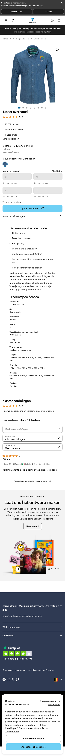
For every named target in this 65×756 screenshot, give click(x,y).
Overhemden (40, 39)
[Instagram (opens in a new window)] (8, 680)
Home (5, 39)
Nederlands (16, 11)
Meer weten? (32, 526)
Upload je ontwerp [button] (30, 208)
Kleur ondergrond (19, 158)
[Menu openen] (6, 20)
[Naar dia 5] (34, 108)
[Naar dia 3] (27, 108)
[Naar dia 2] (23, 108)
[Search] (59, 429)
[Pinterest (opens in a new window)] (17, 679)
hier (49, 32)
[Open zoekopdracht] (12, 20)
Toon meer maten (12, 202)
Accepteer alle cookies (33, 746)
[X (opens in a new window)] (13, 680)
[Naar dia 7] (42, 108)
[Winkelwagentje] (59, 20)
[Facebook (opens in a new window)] (4, 680)
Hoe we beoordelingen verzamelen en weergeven (28, 410)
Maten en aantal (11, 170)
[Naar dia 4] (30, 108)
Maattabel (57, 170)
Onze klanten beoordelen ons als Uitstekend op (28, 670)
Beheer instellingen (33, 738)
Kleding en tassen (21, 39)
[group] (32, 188)
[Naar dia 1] (19, 108)
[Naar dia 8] (46, 108)
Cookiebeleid (12, 731)
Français (48, 11)
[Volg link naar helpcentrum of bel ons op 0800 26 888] (52, 20)
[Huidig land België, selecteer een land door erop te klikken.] (58, 680)
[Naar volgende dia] (60, 74)
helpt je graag (20, 616)
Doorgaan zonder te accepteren (49, 703)
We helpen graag (11, 627)
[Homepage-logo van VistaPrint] (32, 20)
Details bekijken (11, 138)
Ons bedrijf (8, 635)
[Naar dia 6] (38, 108)
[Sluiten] (61, 2)
